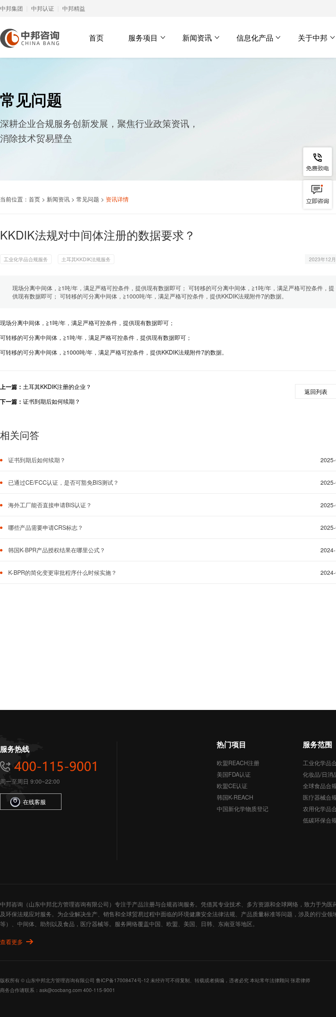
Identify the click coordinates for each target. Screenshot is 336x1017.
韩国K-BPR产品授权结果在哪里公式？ (56, 550)
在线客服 (34, 802)
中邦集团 (11, 8)
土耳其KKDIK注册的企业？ (57, 386)
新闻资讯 (197, 37)
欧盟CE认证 (232, 786)
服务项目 (143, 37)
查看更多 (11, 942)
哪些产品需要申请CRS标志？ (45, 527)
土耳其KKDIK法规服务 (86, 258)
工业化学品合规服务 (26, 258)
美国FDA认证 (234, 774)
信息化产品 (254, 37)
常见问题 (87, 199)
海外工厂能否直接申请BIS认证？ (50, 505)
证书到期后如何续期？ (51, 401)
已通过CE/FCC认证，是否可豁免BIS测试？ (63, 482)
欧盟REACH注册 (238, 763)
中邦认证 (42, 8)
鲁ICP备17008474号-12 (122, 979)
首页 (96, 37)
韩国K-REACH (235, 797)
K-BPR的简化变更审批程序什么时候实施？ (62, 572)
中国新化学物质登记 (242, 809)
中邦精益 (73, 8)
